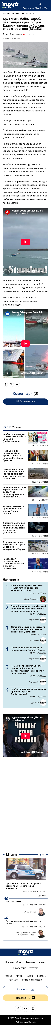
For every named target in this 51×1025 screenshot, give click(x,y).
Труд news (34, 703)
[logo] (10, 5)
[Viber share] (11, 384)
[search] (39, 4)
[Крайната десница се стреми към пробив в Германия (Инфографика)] (38, 437)
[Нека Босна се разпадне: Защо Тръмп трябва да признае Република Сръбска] (38, 455)
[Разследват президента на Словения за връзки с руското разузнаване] (38, 563)
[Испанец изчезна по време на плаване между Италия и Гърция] (38, 510)
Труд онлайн (16, 34)
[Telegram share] (17, 384)
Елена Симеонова (31, 599)
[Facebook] (18, 1008)
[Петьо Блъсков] (41, 911)
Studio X (31, 1022)
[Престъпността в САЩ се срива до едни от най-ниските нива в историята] (26, 869)
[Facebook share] (5, 384)
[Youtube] (25, 1008)
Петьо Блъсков (30, 912)
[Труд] (25, 952)
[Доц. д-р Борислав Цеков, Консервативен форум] (41, 933)
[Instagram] (33, 1008)
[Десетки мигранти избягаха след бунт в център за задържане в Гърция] (38, 545)
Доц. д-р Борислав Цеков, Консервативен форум (26, 934)
